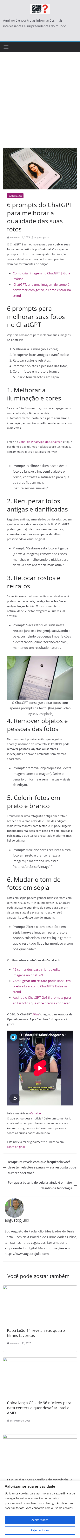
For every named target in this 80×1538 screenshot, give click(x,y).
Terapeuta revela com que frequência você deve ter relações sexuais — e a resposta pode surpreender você (42, 1167)
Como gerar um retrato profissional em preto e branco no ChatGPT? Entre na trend (42, 986)
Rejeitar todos (40, 1530)
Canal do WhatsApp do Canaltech (40, 442)
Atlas (35, 1014)
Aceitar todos (40, 1520)
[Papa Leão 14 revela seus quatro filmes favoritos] (40, 1288)
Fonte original (16, 1147)
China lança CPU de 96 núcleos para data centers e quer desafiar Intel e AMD (39, 1407)
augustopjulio (41, 237)
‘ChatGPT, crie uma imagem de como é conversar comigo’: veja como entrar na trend (42, 290)
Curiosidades (15, 195)
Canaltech (36, 1113)
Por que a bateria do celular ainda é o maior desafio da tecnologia (40, 1185)
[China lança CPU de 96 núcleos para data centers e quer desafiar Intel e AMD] (40, 1360)
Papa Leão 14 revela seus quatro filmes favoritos (36, 1333)
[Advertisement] (40, 106)
